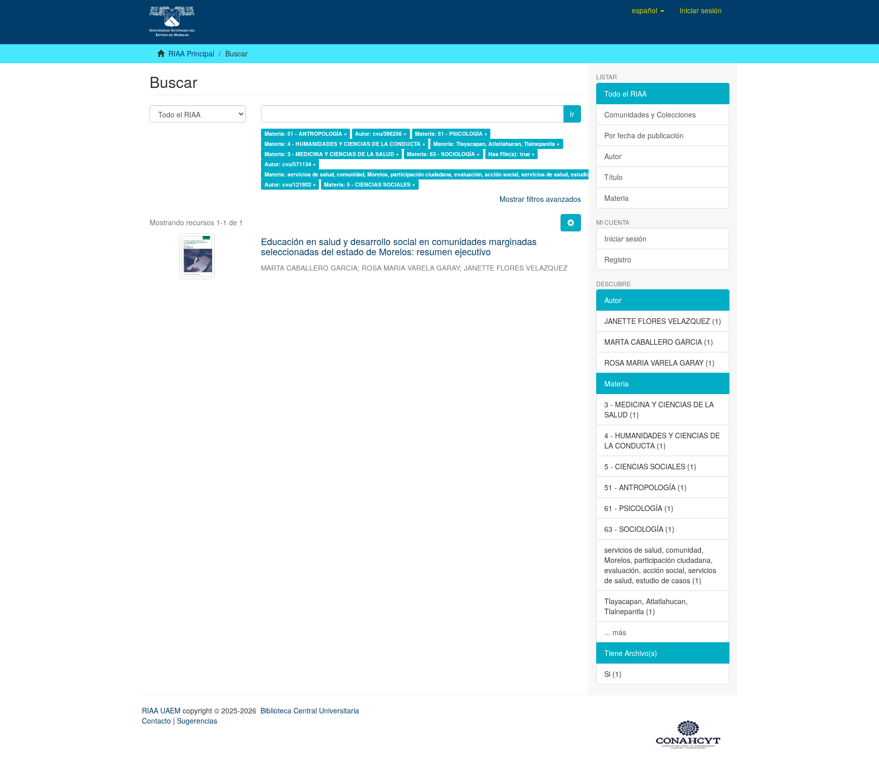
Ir (572, 114)
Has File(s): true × (511, 154)
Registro (617, 259)
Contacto (156, 720)
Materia (616, 198)
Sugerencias (197, 720)
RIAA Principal (191, 53)
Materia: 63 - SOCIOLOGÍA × (443, 154)
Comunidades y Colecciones (650, 114)
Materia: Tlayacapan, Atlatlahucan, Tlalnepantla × (496, 143)
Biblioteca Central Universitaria (309, 710)
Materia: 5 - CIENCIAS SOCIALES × (369, 184)
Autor (613, 156)
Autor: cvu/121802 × (290, 184)
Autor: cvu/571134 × (290, 164)
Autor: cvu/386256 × (380, 133)
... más (615, 632)
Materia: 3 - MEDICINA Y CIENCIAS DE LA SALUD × (332, 154)
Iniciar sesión (625, 238)
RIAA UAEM (162, 710)
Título (613, 177)
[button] (648, 10)
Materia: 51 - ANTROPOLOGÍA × (306, 133)
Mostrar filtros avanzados (540, 199)
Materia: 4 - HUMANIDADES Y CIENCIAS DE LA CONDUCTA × (345, 143)
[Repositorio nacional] (691, 733)
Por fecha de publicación (644, 135)
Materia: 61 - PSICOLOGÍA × (451, 133)
